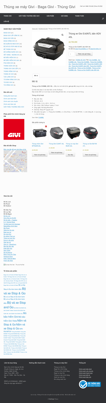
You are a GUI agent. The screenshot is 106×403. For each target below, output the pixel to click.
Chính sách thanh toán (86, 373)
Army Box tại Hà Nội (10, 218)
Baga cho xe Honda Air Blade (11, 275)
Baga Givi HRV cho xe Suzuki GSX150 (17, 283)
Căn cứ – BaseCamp (10, 244)
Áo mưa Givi (7, 234)
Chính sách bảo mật (10, 104)
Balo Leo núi (7, 232)
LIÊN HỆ (6, 21)
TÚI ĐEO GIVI (8, 82)
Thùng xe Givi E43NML (84, 68)
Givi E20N (20, 310)
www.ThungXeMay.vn (81, 49)
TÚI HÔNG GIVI (8, 85)
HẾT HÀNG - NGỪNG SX (11, 55)
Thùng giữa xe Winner (20, 342)
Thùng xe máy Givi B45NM (13, 352)
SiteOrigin (51, 399)
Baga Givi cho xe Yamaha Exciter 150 (13, 279)
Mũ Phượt (7, 228)
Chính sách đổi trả (84, 375)
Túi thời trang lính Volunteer (12, 224)
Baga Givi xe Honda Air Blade (11, 285)
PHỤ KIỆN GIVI (8, 63)
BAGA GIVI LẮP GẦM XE (11, 35)
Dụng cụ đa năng (9, 240)
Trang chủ (35, 29)
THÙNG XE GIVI (43, 29)
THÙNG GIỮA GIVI (9, 66)
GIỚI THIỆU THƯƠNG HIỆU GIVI (29, 16)
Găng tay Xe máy (9, 230)
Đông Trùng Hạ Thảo (10, 254)
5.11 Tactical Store (9, 222)
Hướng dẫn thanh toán (10, 96)
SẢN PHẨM (50, 16)
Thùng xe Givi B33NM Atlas (10, 344)
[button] (103, 18)
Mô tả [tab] (36, 76)
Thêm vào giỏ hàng (84, 54)
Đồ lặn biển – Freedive (10, 220)
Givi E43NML (93, 60)
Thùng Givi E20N (12, 340)
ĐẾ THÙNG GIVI (9, 49)
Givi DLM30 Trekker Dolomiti (11, 310)
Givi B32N (16, 308)
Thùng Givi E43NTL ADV (79, 64)
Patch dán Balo (8, 261)
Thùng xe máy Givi (9, 238)
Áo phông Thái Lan (9, 236)
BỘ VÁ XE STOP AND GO (12, 46)
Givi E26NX (12, 313)
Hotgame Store (8, 256)
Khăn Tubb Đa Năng (10, 258)
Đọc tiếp (70, 155)
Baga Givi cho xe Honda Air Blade (18, 277)
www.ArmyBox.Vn (95, 49)
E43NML (41, 117)
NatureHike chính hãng (10, 226)
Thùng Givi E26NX (10, 342)
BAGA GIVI (7, 33)
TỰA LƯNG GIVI (9, 77)
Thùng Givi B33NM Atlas (14, 333)
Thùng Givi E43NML (83, 62)
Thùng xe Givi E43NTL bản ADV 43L (88, 70)
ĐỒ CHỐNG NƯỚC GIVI (11, 52)
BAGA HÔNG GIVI (9, 41)
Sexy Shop (7, 250)
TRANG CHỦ (7, 16)
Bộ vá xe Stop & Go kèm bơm (14, 296)
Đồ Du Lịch (7, 216)
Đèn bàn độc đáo (9, 246)
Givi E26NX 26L (19, 313)
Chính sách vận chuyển (11, 101)
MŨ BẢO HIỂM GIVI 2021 (11, 60)
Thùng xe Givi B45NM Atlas (14, 346)
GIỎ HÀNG (64, 16)
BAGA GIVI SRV (9, 38)
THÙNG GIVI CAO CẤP (11, 68)
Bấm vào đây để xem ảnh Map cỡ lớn (15, 149)
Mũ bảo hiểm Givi (15, 314)
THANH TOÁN (79, 16)
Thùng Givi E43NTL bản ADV (80, 66)
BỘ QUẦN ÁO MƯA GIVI (11, 44)
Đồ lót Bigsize (8, 252)
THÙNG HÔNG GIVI (10, 71)
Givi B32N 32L (22, 308)
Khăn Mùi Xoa (8, 248)
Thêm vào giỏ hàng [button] (39, 155)
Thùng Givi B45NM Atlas (14, 336)
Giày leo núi (7, 242)
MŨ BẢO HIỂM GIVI (10, 57)
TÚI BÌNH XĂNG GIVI (10, 79)
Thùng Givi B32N (16, 331)
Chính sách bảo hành (10, 99)
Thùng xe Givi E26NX (16, 348)
